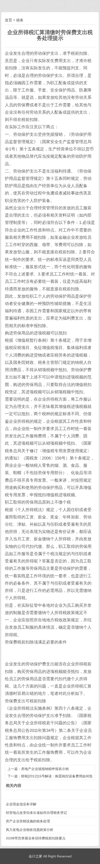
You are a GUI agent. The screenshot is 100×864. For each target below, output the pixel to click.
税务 (20, 20)
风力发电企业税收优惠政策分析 (29, 830)
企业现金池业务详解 (21, 804)
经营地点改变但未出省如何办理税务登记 (36, 813)
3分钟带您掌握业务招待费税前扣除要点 (36, 838)
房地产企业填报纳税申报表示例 (45, 769)
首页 (8, 20)
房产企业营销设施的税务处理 (28, 821)
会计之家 (35, 856)
